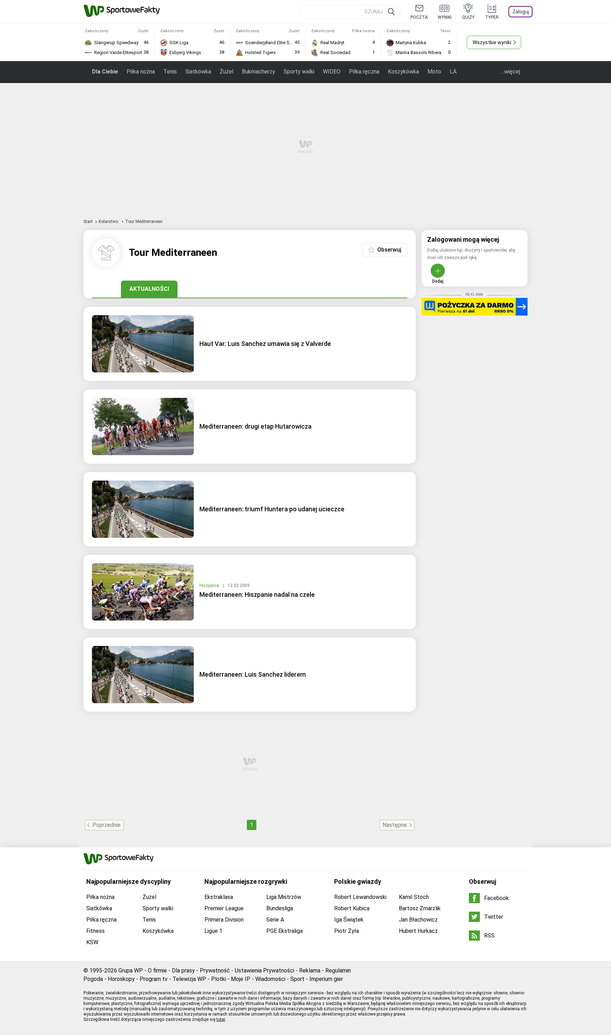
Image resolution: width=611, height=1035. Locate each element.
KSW (92, 942)
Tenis (170, 71)
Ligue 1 (213, 931)
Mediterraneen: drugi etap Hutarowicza (255, 426)
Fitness (95, 931)
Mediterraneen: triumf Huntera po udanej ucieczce (271, 509)
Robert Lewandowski (360, 897)
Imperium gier (326, 979)
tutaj (220, 1019)
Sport (297, 979)
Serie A (275, 919)
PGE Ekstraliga (284, 931)
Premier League (224, 908)
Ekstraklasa (218, 897)
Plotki (218, 979)
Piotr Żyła (346, 931)
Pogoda (93, 979)
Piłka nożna (141, 71)
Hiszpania (209, 585)
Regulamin (338, 970)
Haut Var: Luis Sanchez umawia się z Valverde (265, 343)
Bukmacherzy (258, 71)
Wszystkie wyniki (492, 42)
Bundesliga (279, 908)
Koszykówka (403, 71)
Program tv (154, 979)
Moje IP (240, 979)
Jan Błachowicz (418, 919)
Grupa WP (130, 970)
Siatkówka (198, 71)
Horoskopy (121, 979)
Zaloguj (520, 11)
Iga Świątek (348, 919)
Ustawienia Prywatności (264, 970)
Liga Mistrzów (283, 897)
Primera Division (224, 919)
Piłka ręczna (364, 71)
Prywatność (215, 970)
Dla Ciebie (105, 71)
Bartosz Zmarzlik (420, 908)
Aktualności (149, 289)
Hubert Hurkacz (418, 931)
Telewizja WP (189, 979)
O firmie (157, 970)
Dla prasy (183, 970)
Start (88, 221)
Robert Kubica (351, 908)
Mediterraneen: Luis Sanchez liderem (252, 674)
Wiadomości (270, 979)
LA (453, 71)
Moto (434, 71)
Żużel (226, 71)
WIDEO (332, 71)
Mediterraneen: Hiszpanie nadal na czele (257, 594)
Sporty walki (299, 71)
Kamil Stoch (414, 897)
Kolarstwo (109, 221)
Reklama (309, 970)
